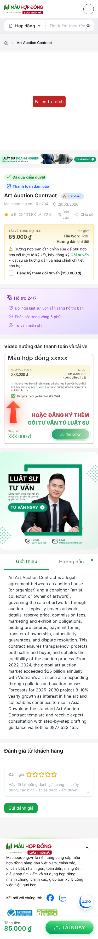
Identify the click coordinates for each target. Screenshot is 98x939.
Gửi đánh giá (20, 808)
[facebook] (50, 898)
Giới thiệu (26, 561)
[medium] (63, 898)
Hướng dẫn (71, 561)
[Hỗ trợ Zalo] (86, 902)
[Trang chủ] (6, 43)
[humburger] (88, 9)
